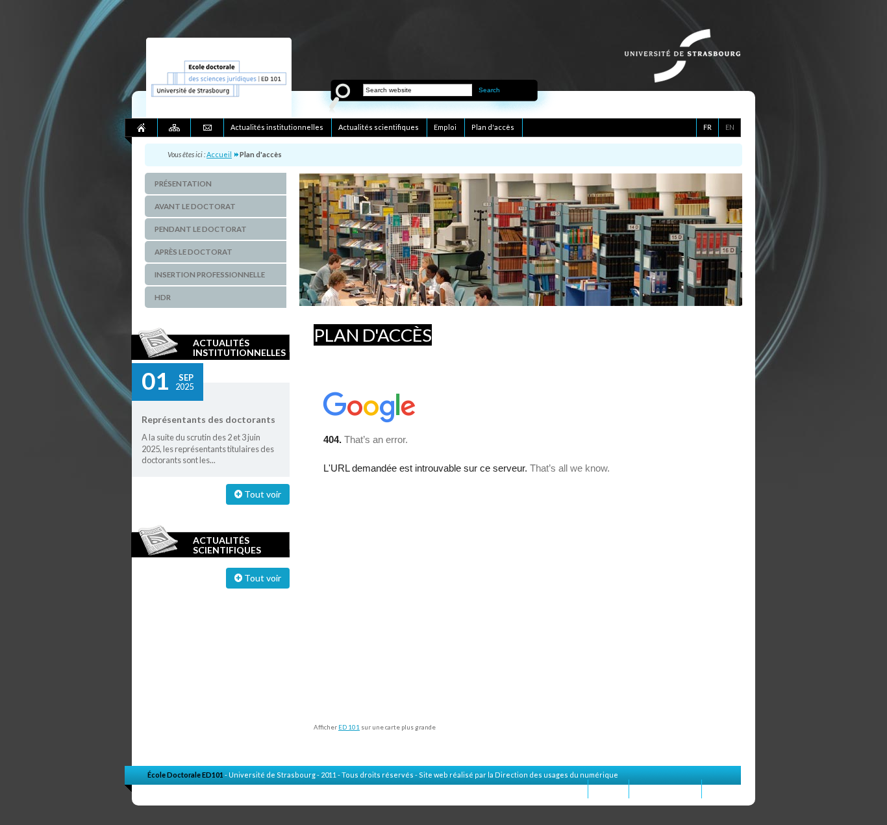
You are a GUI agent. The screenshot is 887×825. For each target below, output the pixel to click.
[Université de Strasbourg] (689, 79)
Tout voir (261, 494)
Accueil (219, 154)
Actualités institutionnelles (239, 347)
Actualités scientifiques (227, 545)
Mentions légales (665, 788)
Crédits (721, 788)
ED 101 (349, 727)
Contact (608, 788)
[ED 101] (219, 114)
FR (707, 127)
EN (729, 127)
